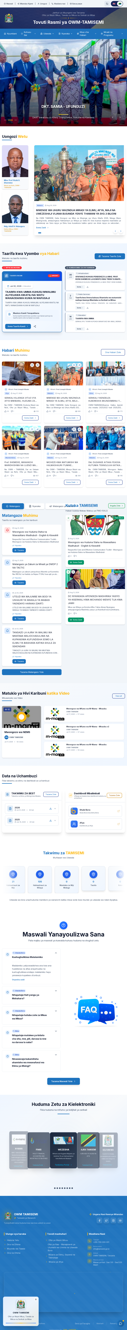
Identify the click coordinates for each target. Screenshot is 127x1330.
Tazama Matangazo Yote (32, 672)
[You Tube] (120, 1220)
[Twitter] (106, 1220)
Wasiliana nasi (59, 4)
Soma (79, 287)
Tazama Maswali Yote (61, 1081)
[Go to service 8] (72, 1188)
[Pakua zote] (50, 808)
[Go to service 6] (66, 1188)
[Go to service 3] (58, 1188)
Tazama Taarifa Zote (111, 256)
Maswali (9, 4)
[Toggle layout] (35, 1299)
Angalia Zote (115, 506)
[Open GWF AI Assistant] (120, 1323)
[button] (31, 966)
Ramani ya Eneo (116, 1323)
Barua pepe (77, 4)
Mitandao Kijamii (26, 4)
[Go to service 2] (56, 1188)
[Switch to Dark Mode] (107, 3)
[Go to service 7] (68, 1188)
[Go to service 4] (61, 1188)
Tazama (20, 550)
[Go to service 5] (63, 1188)
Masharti (100, 1323)
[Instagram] (113, 1220)
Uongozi (43, 4)
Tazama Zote (51, 794)
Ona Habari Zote (113, 352)
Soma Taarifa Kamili (16, 326)
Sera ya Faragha (82, 1323)
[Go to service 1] (53, 1188)
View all (118, 696)
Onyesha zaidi (18, 980)
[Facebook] (99, 1220)
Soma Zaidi (42, 228)
